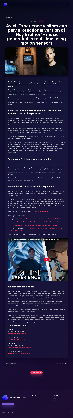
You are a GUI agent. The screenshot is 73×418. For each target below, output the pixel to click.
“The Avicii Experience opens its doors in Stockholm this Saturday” (43, 219)
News (54, 400)
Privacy (64, 412)
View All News (35, 372)
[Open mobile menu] (68, 4)
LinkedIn (66, 363)
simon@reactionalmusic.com (17, 333)
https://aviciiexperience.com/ (39, 211)
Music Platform (35, 403)
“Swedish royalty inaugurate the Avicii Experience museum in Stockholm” (36, 225)
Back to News (9, 17)
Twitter (61, 363)
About (54, 398)
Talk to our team (7, 404)
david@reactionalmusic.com (16, 339)
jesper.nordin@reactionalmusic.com (19, 353)
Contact (69, 412)
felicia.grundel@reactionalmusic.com (19, 347)
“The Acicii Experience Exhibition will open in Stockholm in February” (37, 222)
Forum (33, 398)
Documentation (35, 400)
